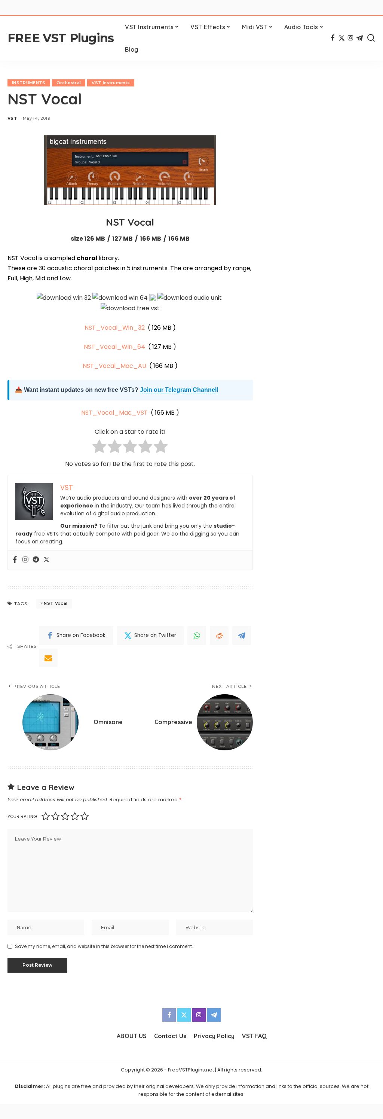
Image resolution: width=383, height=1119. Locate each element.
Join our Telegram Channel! (179, 390)
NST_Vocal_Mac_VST (114, 412)
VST (12, 118)
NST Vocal (55, 603)
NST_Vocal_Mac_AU (114, 366)
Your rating (22, 816)
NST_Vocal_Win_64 (114, 346)
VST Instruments (111, 82)
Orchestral (68, 82)
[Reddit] (219, 635)
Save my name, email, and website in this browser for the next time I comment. (104, 946)
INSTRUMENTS (29, 82)
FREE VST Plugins (60, 38)
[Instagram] (350, 38)
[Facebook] (333, 38)
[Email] (48, 658)
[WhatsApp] (196, 635)
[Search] (371, 38)
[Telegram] (359, 38)
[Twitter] (341, 38)
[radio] (99, 447)
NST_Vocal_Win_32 (115, 327)
